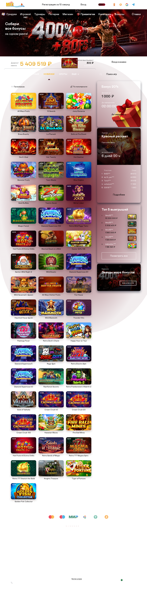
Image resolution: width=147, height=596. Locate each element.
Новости (14, 534)
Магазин (14, 544)
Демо (14, 93)
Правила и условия (19, 537)
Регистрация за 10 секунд (56, 4)
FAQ (40, 537)
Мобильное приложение (48, 530)
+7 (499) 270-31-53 (21, 583)
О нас (13, 527)
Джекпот (14, 540)
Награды (14, 530)
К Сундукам (22, 42)
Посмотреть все (119, 256)
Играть (23, 107)
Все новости (128, 283)
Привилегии (43, 534)
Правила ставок (45, 544)
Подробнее (118, 121)
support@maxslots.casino (24, 579)
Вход (83, 4)
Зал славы (42, 527)
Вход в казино (119, 62)
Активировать (119, 114)
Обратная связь (45, 540)
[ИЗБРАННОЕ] (91, 74)
